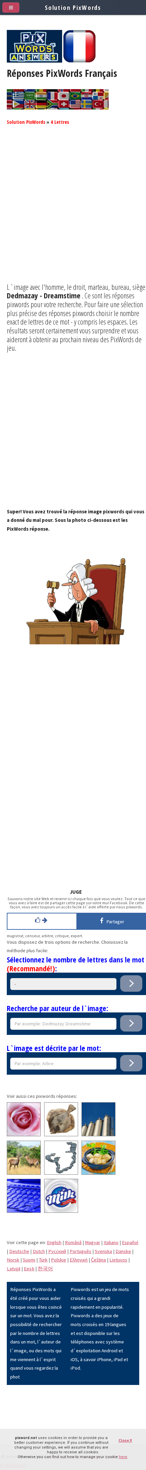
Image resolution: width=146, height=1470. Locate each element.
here (123, 1457)
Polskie (58, 1260)
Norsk (13, 1260)
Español (130, 1242)
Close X (125, 1440)
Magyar (92, 1242)
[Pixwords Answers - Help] (34, 61)
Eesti (29, 1269)
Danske (123, 1251)
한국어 (45, 1269)
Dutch (39, 1251)
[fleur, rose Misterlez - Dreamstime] (24, 1135)
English (54, 1242)
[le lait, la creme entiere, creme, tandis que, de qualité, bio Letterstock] (61, 1211)
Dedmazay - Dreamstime (43, 295)
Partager (114, 922)
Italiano (111, 1242)
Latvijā (13, 1269)
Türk (43, 1260)
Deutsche (19, 1251)
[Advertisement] (73, 209)
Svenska (103, 1251)
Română (73, 1242)
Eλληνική (79, 1260)
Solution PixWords (26, 121)
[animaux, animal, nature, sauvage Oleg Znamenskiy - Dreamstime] (24, 1173)
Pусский (57, 1251)
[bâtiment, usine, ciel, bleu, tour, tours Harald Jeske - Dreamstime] (98, 1135)
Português (80, 1251)
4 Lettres (60, 121)
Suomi (29, 1260)
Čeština (98, 1260)
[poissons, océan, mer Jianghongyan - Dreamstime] (61, 1135)
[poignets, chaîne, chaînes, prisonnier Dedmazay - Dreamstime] (61, 1173)
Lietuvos (118, 1260)
